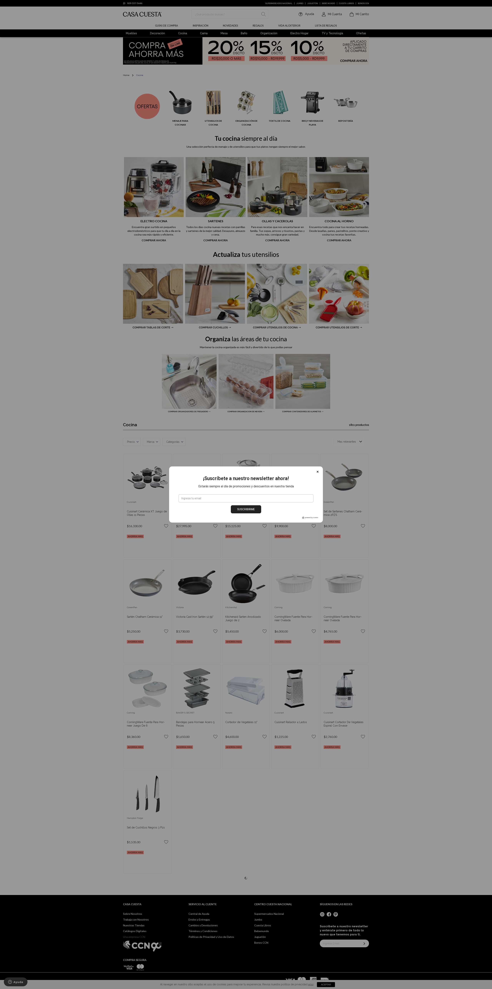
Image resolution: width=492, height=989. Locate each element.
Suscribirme (246, 509)
